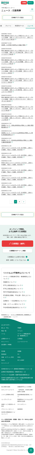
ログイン (30, 2)
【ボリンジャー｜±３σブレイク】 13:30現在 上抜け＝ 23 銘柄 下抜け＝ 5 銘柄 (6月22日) (17, 193)
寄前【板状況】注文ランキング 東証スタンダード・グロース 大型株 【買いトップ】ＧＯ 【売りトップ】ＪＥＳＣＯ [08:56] (17, 108)
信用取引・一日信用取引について (14, 301)
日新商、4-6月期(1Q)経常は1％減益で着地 (13, 45)
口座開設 (24, 2)
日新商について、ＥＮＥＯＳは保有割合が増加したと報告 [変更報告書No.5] (17, 133)
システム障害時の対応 (7, 394)
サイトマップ (5, 363)
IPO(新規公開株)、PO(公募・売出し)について (17, 296)
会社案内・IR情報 (6, 344)
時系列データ (19, 26)
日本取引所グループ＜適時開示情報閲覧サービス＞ (15, 369)
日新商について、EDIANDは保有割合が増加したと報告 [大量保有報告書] (16, 141)
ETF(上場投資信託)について (12, 285)
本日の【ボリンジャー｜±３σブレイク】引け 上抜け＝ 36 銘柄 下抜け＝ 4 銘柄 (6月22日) (17, 163)
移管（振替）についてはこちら (16, 260)
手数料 (19, 328)
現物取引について (9, 282)
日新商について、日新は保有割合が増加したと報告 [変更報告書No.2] (17, 126)
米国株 (19, 351)
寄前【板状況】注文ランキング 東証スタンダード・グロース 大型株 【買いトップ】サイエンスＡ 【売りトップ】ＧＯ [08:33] (17, 99)
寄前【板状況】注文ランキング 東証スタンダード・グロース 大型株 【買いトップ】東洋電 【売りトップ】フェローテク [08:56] (17, 89)
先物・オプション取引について (13, 304)
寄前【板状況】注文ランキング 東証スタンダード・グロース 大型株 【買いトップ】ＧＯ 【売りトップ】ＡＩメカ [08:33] (17, 117)
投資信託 (3, 354)
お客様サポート (5, 338)
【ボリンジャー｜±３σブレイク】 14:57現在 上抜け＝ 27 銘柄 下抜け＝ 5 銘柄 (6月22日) (17, 171)
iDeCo (3, 360)
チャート (8, 26)
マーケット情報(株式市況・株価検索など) (24, 334)
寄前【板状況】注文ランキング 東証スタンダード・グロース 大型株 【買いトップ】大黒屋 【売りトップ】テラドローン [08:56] (17, 71)
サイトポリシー (22, 404)
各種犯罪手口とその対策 (24, 386)
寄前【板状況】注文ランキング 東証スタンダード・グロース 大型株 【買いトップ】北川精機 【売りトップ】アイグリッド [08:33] (17, 61)
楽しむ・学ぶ (5, 328)
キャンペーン (5, 341)
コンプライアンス (6, 399)
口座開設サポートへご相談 (17, 250)
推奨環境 (20, 409)
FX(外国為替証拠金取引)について (14, 307)
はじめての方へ (5, 325)
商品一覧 (3, 331)
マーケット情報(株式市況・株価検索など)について (17, 277)
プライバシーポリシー (7, 409)
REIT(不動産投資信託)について (13, 292)
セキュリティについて (7, 389)
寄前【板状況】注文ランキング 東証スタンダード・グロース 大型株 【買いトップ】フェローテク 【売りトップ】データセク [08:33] (17, 37)
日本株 (3, 351)
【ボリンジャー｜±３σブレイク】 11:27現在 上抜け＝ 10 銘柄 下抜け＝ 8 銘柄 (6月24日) (17, 148)
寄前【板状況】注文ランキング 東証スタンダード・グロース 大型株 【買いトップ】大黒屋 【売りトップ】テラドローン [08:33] (17, 80)
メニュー (31, 451)
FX (18, 354)
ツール (3, 334)
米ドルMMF (21, 360)
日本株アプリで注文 (17, 17)
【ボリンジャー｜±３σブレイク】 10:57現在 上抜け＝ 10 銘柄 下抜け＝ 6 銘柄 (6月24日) (17, 156)
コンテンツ (32, 11)
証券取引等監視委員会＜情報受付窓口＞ (12, 372)
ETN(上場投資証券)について (12, 288)
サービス (20, 331)
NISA (19, 357)
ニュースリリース (23, 341)
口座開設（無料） (19, 244)
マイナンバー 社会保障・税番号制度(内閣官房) (14, 375)
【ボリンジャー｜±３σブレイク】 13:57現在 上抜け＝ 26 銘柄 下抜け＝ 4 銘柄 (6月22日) (17, 186)
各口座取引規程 (5, 386)
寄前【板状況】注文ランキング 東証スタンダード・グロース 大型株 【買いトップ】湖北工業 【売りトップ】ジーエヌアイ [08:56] (17, 52)
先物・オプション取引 (7, 357)
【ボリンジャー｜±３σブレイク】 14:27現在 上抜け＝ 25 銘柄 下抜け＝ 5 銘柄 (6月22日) (17, 178)
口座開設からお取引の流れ (16, 257)
